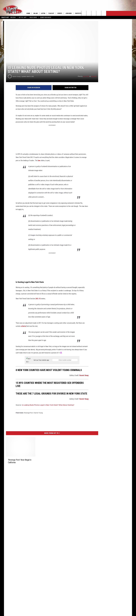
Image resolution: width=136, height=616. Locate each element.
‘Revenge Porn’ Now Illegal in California (19, 461)
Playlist (51, 13)
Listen (43, 13)
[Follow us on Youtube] (103, 13)
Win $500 (13, 17)
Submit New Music (45, 17)
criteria (23, 326)
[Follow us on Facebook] (93, 13)
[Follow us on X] (98, 13)
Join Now (68, 13)
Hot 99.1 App (22, 17)
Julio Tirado (86, 76)
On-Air (35, 13)
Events (59, 13)
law (39, 160)
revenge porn (28, 413)
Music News (33, 17)
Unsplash (93, 76)
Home (28, 13)
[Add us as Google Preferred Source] (88, 13)
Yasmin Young (16, 76)
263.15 (38, 299)
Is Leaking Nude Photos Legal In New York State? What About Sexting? (48, 405)
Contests (78, 13)
